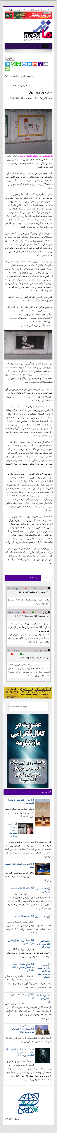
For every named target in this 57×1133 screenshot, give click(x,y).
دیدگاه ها (46, 578)
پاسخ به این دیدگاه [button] (13, 588)
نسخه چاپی (10, 58)
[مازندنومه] (37, 30)
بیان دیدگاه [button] (33, 578)
